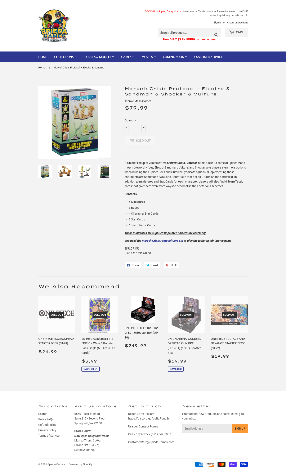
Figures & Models (98, 57)
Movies (147, 57)
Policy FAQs (46, 419)
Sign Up (240, 428)
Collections (64, 57)
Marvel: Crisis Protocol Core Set (162, 240)
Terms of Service (48, 435)
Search (42, 414)
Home (42, 57)
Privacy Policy (47, 430)
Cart (239, 32)
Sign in (218, 22)
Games (126, 57)
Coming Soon (174, 57)
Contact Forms (148, 426)
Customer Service (208, 57)
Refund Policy (47, 424)
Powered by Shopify (80, 464)
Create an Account (237, 22)
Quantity (130, 120)
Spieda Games (56, 464)
